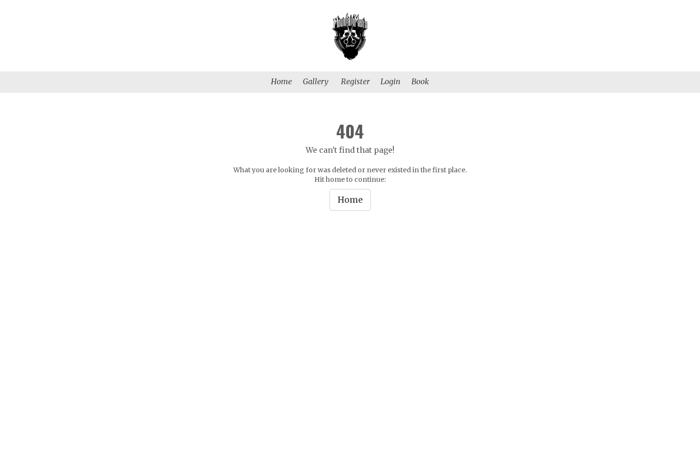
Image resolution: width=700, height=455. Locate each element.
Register (355, 81)
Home (281, 81)
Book (420, 81)
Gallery (316, 81)
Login (390, 81)
